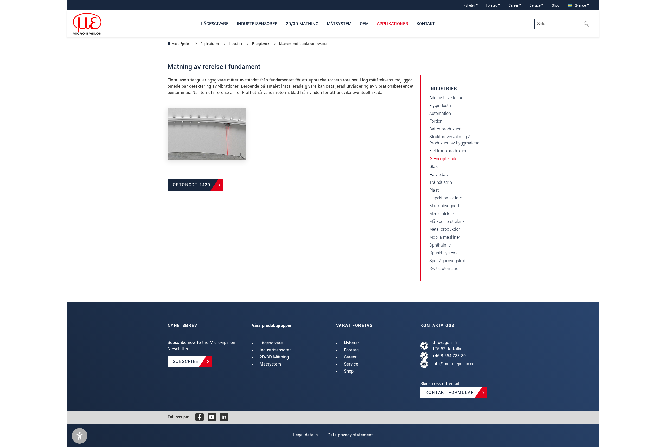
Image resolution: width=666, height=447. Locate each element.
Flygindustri (440, 106)
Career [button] (513, 5)
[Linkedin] (224, 417)
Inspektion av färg (445, 198)
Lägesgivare (271, 343)
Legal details (305, 435)
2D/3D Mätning (274, 357)
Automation (440, 113)
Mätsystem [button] (339, 24)
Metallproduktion (445, 229)
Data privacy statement (350, 435)
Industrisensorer (275, 350)
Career (350, 357)
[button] (79, 436)
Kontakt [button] (426, 24)
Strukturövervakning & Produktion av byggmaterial (455, 140)
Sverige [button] (580, 5)
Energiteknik (444, 159)
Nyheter (351, 343)
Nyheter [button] (469, 5)
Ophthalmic (440, 245)
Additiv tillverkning (446, 98)
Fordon (436, 121)
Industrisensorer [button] (257, 24)
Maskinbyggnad (444, 206)
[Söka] (588, 24)
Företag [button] (491, 5)
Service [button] (535, 5)
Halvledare (439, 175)
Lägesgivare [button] (214, 24)
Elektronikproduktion (448, 151)
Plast (434, 190)
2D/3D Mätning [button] (302, 24)
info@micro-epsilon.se (453, 364)
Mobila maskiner (444, 237)
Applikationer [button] (392, 24)
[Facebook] (199, 417)
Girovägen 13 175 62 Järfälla (446, 345)
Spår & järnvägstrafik (449, 261)
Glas (433, 166)
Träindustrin (440, 182)
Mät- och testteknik (446, 221)
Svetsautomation (445, 269)
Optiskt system (443, 253)
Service (351, 364)
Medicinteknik (442, 214)
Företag (351, 350)
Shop (555, 5)
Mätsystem (270, 364)
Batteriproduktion (445, 129)
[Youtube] (212, 417)
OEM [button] (364, 24)
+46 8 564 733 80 (449, 356)
